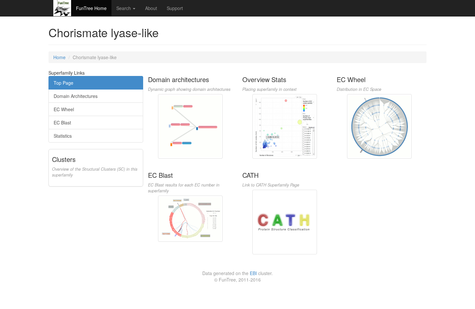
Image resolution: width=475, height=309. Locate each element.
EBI (253, 273)
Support (175, 8)
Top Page (63, 83)
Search (124, 8)
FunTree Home (91, 8)
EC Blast (62, 122)
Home (59, 57)
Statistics (63, 136)
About (151, 8)
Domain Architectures (76, 96)
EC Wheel (64, 109)
